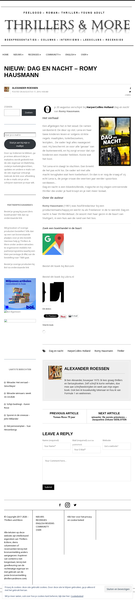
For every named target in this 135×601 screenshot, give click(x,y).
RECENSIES (33, 54)
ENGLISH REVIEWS (45, 523)
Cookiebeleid (77, 596)
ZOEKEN (8, 106)
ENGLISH (70, 54)
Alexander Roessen (25, 88)
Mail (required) (79, 440)
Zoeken (29, 112)
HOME (5, 54)
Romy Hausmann (103, 350)
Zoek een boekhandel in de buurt (62, 228)
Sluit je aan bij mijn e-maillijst (20, 144)
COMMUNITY (52, 54)
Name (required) (50, 440)
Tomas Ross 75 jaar (64, 417)
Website (107, 440)
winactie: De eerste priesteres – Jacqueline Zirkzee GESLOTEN (109, 418)
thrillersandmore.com (15, 578)
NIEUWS (18, 54)
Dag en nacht (56, 350)
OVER (83, 54)
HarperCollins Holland (79, 350)
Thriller (120, 350)
